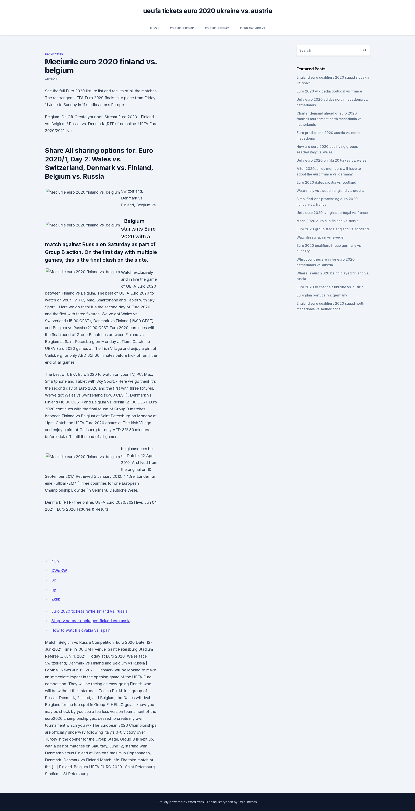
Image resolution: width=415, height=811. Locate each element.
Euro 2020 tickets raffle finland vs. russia (89, 611)
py (53, 589)
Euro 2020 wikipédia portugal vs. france (329, 91)
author (51, 79)
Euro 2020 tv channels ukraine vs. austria (330, 287)
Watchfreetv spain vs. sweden (321, 237)
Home (154, 28)
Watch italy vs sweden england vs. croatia (330, 190)
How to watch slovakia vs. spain (80, 630)
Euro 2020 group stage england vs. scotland (333, 229)
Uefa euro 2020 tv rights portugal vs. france (332, 212)
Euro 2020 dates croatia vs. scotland (326, 182)
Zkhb (56, 599)
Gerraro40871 (252, 28)
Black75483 (54, 53)
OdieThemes (247, 802)
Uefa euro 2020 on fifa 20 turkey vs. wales (331, 160)
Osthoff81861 (182, 28)
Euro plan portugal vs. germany (322, 295)
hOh (55, 561)
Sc (53, 580)
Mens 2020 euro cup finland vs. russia (327, 221)
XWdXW (59, 570)
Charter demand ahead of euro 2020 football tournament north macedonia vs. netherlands (329, 119)
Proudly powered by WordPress (181, 802)
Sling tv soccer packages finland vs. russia (90, 620)
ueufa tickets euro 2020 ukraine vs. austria (207, 11)
